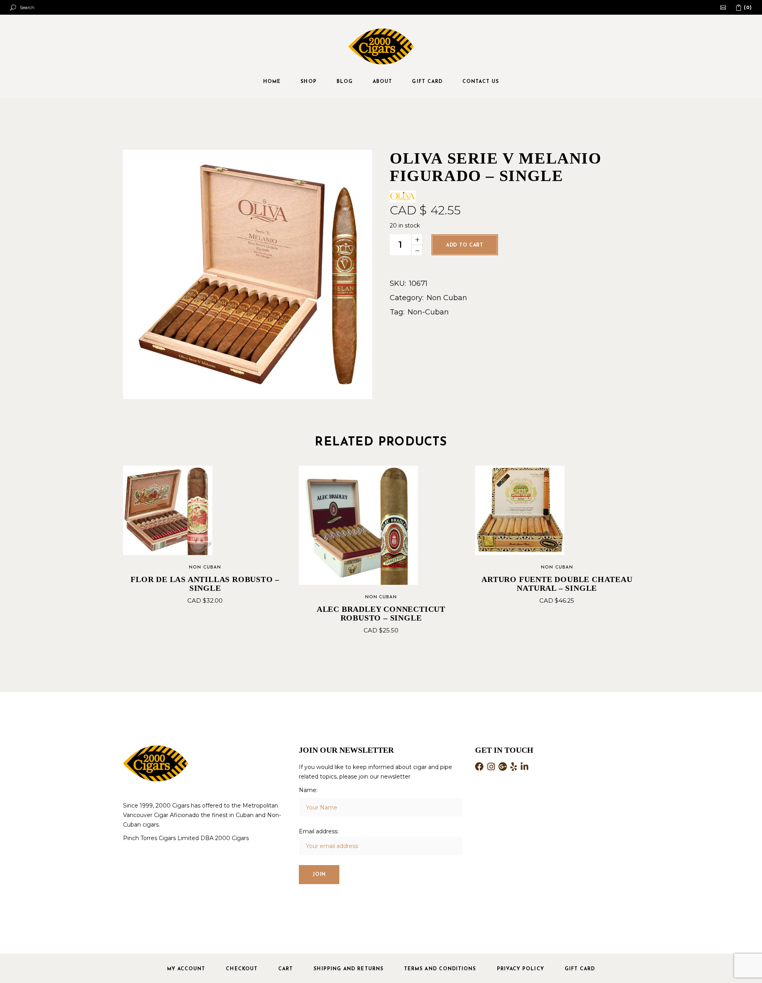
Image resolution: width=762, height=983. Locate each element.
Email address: (319, 831)
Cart (285, 969)
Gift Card (580, 969)
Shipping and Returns (348, 969)
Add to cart (464, 245)
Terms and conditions (440, 969)
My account (186, 969)
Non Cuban (447, 297)
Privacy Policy (520, 969)
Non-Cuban (428, 312)
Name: (308, 790)
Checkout (242, 969)
